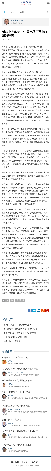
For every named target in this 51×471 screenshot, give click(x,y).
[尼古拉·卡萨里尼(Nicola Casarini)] (4, 410)
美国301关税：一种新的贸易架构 (17, 325)
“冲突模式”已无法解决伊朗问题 (16, 445)
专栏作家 (7, 351)
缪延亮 (10, 423)
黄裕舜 (10, 396)
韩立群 (10, 449)
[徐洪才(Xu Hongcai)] (4, 362)
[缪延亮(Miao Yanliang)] (4, 424)
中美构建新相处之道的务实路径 (17, 380)
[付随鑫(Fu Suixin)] (4, 385)
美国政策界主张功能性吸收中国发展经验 (21, 329)
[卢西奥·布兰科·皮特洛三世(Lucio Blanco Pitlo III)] (4, 373)
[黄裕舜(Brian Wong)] (4, 396)
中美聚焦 (25, 3)
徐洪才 (10, 361)
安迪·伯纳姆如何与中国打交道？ (17, 392)
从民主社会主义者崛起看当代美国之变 (20, 431)
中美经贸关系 (20, 300)
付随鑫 (10, 384)
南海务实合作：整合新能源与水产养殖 (20, 333)
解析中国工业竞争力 (12, 341)
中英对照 (21, 12)
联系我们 (25, 462)
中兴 (7, 300)
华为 (12, 300)
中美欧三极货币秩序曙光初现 (16, 406)
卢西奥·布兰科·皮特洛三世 (17, 373)
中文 (5, 12)
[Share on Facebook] (30, 310)
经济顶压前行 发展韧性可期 (15, 337)
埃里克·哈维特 (17, 20)
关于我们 (15, 462)
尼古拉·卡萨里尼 (14, 409)
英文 (12, 12)
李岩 (9, 435)
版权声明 (36, 462)
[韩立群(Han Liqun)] (4, 449)
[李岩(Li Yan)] (4, 436)
